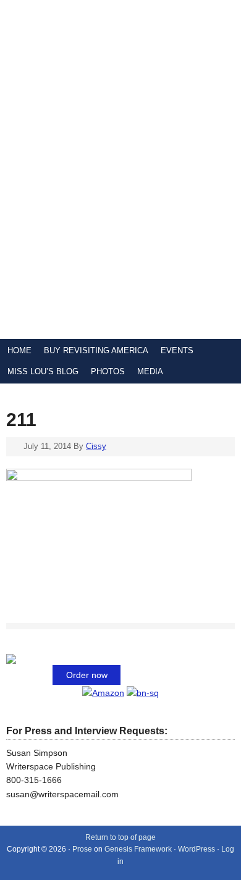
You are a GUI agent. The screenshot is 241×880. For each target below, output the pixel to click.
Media (150, 371)
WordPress (196, 849)
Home (19, 350)
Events (177, 350)
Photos (108, 371)
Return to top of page (120, 837)
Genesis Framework (138, 849)
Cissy (96, 446)
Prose (82, 849)
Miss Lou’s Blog (42, 371)
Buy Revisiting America (96, 350)
